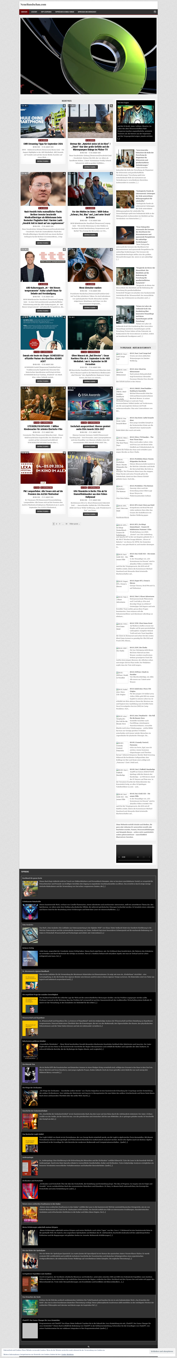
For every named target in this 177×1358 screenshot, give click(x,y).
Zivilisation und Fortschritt (32, 1130)
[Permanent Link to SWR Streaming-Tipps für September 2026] (43, 121)
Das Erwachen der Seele (31, 1246)
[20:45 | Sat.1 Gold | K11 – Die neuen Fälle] (122, 802)
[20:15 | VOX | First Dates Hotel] (122, 631)
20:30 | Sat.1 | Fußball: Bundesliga (142, 767)
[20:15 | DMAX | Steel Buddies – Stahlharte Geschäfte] (122, 397)
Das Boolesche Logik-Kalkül (33, 1083)
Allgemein (44, 140)
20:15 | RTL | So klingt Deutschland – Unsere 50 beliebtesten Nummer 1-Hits (140, 524)
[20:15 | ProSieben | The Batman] (122, 494)
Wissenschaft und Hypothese (33, 967)
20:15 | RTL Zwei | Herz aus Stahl (142, 503)
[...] (122, 136)
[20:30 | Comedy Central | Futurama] (122, 751)
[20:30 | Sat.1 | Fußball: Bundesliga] (122, 778)
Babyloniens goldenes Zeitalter (34, 990)
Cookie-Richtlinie (67, 1354)
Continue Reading (44, 161)
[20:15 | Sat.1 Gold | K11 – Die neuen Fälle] (122, 562)
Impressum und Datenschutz (87, 12)
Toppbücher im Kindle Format (64, 12)
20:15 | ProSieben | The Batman (141, 483)
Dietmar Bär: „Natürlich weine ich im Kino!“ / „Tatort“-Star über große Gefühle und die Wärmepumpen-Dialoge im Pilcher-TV (90, 146)
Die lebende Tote (28, 1013)
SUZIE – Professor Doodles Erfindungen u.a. (134, 103)
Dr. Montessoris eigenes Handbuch (35, 920)
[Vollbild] (152, 862)
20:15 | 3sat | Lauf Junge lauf (140, 351)
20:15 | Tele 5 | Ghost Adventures (142, 594)
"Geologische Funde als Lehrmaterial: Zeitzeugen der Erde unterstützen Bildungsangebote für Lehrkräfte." (145, 193)
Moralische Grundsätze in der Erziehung (37, 1316)
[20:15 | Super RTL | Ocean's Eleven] (122, 589)
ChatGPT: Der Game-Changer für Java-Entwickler (41, 1269)
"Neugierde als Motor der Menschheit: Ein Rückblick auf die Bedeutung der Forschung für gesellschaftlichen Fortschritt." (145, 272)
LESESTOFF (34, 12)
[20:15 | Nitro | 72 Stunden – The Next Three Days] (122, 445)
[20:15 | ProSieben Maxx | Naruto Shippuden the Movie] (122, 467)
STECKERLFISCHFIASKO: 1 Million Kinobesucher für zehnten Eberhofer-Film (43, 428)
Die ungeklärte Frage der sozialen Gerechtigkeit (40, 944)
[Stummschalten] (148, 862)
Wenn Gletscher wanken (90, 287)
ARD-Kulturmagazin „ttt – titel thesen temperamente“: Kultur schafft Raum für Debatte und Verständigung (43, 290)
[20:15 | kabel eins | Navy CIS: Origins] (122, 697)
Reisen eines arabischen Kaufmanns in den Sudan (41, 1153)
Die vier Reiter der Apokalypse (33, 1200)
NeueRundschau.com (33, 4)
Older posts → (74, 524)
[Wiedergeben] (119, 862)
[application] (135, 853)
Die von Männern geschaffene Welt (35, 1293)
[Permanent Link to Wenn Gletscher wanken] (90, 265)
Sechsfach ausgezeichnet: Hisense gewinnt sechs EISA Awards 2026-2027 (90, 428)
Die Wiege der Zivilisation (32, 1037)
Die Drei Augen (28, 1339)
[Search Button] (155, 11)
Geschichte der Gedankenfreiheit (34, 1060)
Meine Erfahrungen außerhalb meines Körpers (40, 1176)
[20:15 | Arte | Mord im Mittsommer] (122, 377)
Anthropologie (27, 1107)
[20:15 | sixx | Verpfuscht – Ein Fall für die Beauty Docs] (122, 724)
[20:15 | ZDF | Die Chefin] (122, 656)
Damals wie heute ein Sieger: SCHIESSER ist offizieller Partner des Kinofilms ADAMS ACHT (43, 358)
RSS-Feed (37, 147)
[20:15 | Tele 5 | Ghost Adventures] (122, 605)
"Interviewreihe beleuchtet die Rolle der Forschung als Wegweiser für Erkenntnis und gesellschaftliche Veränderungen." (145, 155)
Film (37, 352)
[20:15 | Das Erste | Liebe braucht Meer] (122, 426)
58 (66, 524)
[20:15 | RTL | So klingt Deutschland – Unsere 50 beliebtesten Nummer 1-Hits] (122, 533)
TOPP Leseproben (46, 12)
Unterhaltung (47, 352)
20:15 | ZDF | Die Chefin (138, 645)
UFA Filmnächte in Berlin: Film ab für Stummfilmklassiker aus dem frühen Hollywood (90, 494)
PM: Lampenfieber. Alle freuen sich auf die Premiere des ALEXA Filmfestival (43, 493)
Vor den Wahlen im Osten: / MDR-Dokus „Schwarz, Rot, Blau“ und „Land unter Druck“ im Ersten (90, 214)
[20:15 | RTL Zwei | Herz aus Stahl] (122, 513)
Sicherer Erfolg (28, 897)
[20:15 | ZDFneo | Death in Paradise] (122, 680)
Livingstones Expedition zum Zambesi (36, 1223)
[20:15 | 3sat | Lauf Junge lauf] (122, 362)
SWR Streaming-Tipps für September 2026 (43, 143)
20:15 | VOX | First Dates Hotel (141, 621)
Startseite (24, 12)
